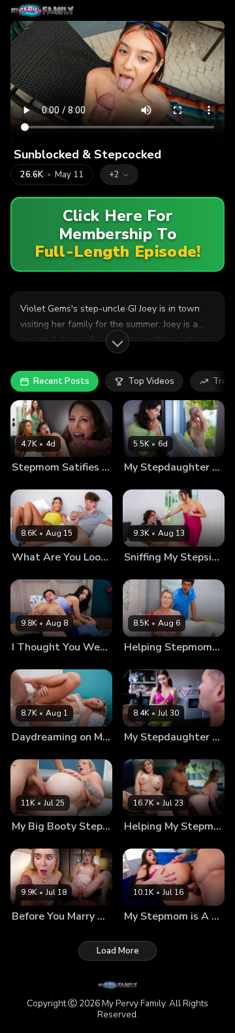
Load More (118, 951)
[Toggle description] (117, 341)
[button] (119, 174)
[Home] (42, 10)
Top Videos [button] (151, 381)
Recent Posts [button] (61, 381)
